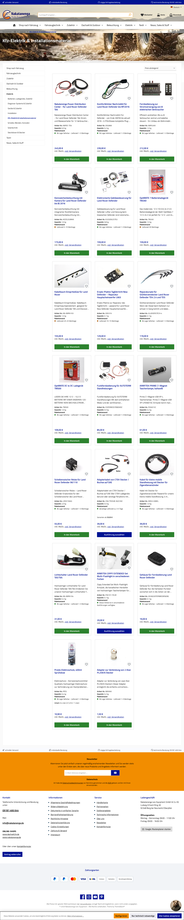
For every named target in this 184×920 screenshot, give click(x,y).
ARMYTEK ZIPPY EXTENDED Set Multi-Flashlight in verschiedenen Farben (113, 576)
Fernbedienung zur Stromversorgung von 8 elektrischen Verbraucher (152, 107)
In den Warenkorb (71, 159)
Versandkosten (85, 904)
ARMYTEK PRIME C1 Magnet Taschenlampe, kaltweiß (153, 387)
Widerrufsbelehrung (59, 806)
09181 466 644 (175, 2)
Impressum (55, 834)
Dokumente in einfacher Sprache (65, 810)
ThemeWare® (120, 906)
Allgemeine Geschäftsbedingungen (65, 802)
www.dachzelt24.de (11, 834)
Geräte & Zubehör (15, 108)
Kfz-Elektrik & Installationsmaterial (22, 118)
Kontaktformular (24, 846)
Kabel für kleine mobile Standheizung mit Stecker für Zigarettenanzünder (154, 482)
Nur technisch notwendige (143, 915)
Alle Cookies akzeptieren (169, 915)
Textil (9, 137)
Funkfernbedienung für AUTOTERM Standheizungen (114, 387)
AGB (109, 783)
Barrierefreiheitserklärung (62, 814)
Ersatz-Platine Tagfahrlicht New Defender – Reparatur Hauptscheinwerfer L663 (112, 294)
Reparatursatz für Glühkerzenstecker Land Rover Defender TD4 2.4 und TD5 (154, 294)
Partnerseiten (102, 806)
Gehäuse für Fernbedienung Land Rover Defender (156, 576)
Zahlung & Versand (59, 830)
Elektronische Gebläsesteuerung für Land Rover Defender (114, 199)
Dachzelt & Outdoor (15, 83)
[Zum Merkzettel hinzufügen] (86, 98)
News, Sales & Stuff (15, 142)
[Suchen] (130, 14)
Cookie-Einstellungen (60, 826)
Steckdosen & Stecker (16, 132)
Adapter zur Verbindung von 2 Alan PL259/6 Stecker (114, 671)
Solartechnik (13, 127)
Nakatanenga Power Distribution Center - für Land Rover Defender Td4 (70, 107)
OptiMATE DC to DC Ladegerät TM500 (68, 387)
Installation (12, 113)
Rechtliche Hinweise (59, 818)
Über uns (100, 818)
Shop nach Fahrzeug (15, 68)
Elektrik (10, 93)
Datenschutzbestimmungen (73, 783)
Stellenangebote (104, 810)
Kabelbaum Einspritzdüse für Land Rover (71, 293)
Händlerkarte (102, 802)
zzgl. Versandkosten (73, 151)
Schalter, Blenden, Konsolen (19, 122)
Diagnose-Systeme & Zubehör (20, 103)
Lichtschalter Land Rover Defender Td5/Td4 (71, 576)
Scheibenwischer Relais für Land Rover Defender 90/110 (70, 481)
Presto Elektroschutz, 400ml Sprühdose (68, 671)
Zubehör (10, 78)
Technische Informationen (108, 814)
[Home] (15, 25)
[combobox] (82, 14)
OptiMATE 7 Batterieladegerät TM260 (154, 199)
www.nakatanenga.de (12, 837)
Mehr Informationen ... (75, 916)
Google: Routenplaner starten (158, 829)
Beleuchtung (12, 88)
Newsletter (101, 822)
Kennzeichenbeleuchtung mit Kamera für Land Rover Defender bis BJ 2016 (70, 201)
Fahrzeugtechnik (14, 73)
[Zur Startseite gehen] (16, 15)
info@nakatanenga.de (13, 823)
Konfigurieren (121, 915)
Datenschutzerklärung (60, 822)
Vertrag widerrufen (12, 854)
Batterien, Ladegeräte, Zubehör (20, 98)
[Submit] (115, 773)
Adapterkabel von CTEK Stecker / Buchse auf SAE (113, 481)
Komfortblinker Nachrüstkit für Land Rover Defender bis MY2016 (113, 105)
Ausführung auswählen (114, 534)
